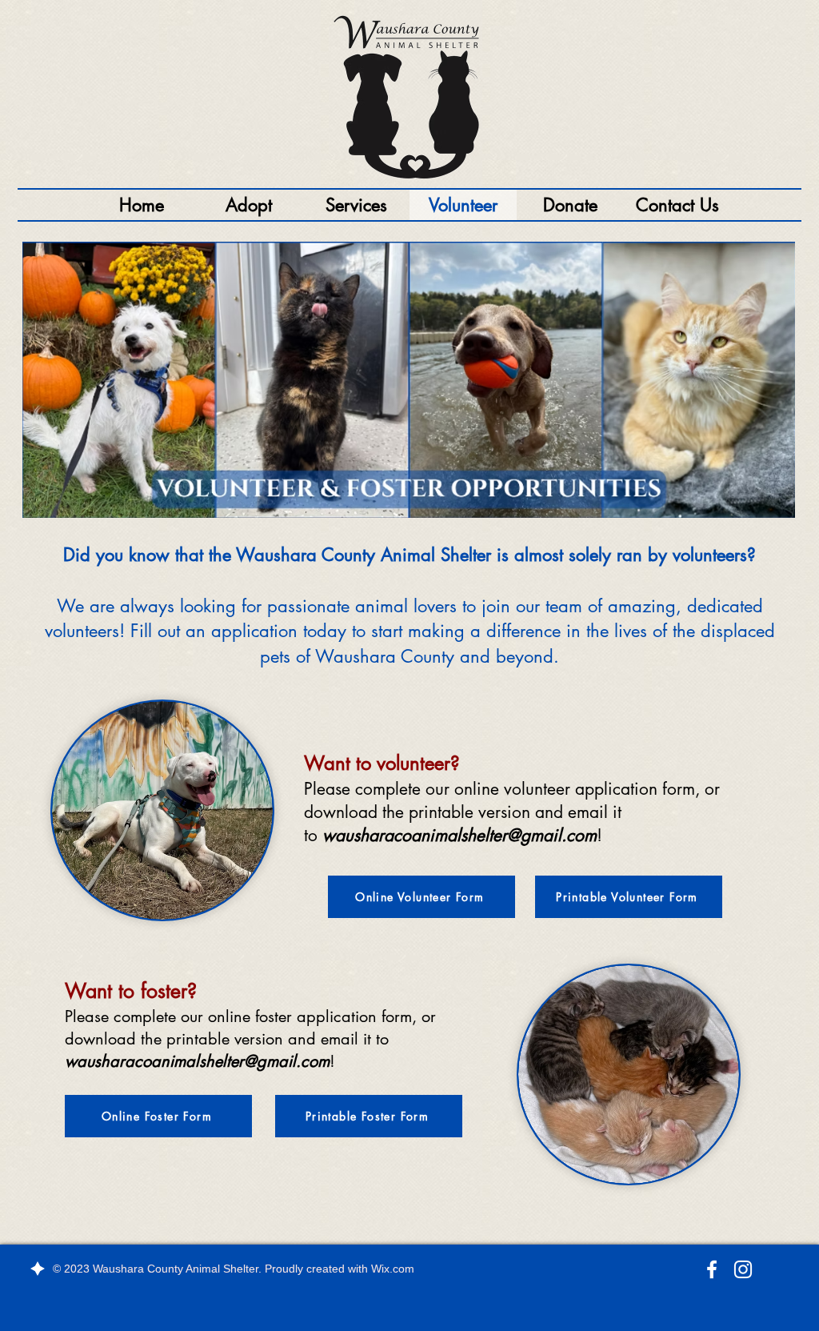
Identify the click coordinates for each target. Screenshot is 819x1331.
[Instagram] (743, 1269)
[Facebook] (712, 1269)
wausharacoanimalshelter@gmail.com (459, 835)
